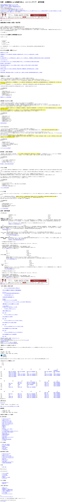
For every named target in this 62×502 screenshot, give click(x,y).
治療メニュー (12, 11)
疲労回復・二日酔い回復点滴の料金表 (7, 163)
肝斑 (5, 435)
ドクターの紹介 (5, 475)
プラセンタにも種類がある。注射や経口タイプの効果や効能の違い (11, 290)
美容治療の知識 (10, 293)
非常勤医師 (56, 370)
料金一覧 (3, 476)
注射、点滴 (4, 312)
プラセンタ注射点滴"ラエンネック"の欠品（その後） (9, 328)
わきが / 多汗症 (5, 447)
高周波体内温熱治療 (5, 434)
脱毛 (6, 444)
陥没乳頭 (3, 446)
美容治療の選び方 (16, 293)
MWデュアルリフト (5, 424)
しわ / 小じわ (4, 436)
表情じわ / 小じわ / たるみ (6, 420)
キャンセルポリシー (20, 9)
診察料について (9, 248)
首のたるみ (4, 448)
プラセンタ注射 (5, 293)
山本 (11, 371)
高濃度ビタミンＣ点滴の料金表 (5, 97)
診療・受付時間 (11, 9)
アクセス (1, 9)
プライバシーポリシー (6, 491)
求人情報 (15, 9)
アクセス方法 (4, 474)
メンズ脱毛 (4, 440)
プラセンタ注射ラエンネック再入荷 (7, 316)
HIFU (7, 422)
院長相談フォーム (5, 488)
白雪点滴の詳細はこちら (6, 229)
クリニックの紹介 (5, 473)
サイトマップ (6, 9)
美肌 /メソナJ (4, 438)
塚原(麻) (14, 371)
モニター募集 (4, 492)
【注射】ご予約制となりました (6, 310)
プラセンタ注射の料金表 (4, 187)
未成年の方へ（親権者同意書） (7, 489)
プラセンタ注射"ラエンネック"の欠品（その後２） (9, 322)
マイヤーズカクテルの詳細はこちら (13, 235)
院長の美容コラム (5, 482)
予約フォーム (4, 487)
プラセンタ (4, 292)
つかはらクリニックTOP (4, 11)
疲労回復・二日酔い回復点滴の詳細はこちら (16, 239)
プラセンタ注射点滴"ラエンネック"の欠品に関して (9, 334)
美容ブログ (4, 483)
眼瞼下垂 (3, 425)
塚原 (9, 371)
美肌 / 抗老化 (8, 437)
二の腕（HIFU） (5, 449)
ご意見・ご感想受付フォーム (7, 490)
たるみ (6, 418)
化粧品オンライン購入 (6, 477)
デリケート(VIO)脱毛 (6, 445)
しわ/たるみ (7, 421)
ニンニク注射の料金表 (4, 208)
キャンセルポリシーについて (7, 493)
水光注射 (7, 439)
